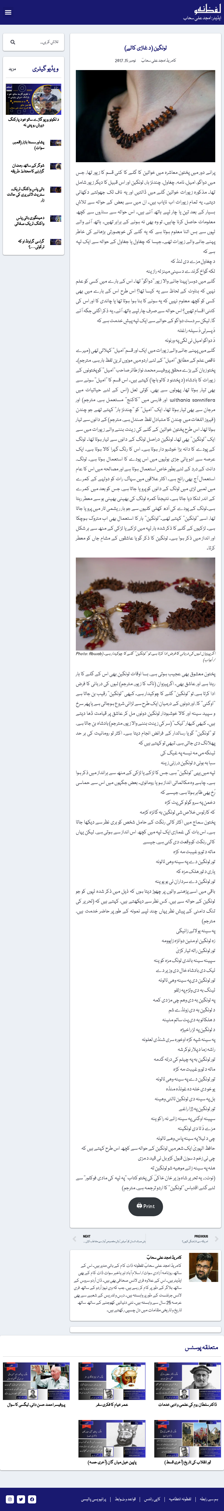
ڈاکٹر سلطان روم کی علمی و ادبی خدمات (187, 1405)
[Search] (12, 42)
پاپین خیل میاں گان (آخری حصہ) (112, 1462)
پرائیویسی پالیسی (93, 1499)
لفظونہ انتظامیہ (180, 1499)
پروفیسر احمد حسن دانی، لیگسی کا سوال (36, 1405)
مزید (12, 69)
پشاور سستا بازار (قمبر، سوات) (28, 145)
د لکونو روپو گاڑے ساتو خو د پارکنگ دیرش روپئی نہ (33, 122)
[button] (8, 12)
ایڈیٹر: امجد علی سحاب (202, 18)
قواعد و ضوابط (125, 1499)
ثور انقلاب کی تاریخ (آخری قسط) (187, 1462)
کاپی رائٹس (152, 1499)
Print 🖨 (145, 1206)
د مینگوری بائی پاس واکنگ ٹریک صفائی (29, 221)
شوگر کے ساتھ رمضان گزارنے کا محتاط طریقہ (27, 168)
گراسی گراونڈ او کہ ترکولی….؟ (31, 244)
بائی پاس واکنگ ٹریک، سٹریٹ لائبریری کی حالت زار (25, 194)
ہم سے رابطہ (209, 1499)
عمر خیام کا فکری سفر (112, 1405)
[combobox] (39, 42)
